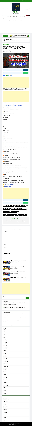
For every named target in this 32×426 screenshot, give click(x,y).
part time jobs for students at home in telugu (10, 214)
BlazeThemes (14, 424)
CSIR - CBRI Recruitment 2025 (8, 208)
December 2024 (6, 361)
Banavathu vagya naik (7, 320)
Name (5, 241)
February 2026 (5, 339)
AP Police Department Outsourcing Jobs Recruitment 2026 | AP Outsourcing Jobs (14, 302)
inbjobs (5, 51)
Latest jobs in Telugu (7, 211)
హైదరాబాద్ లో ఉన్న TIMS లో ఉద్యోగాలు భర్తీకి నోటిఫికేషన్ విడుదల (11, 309)
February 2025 (5, 358)
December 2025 (6, 342)
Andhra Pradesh (6, 401)
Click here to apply (7, 186)
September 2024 (6, 366)
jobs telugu (24, 209)
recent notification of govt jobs (22, 214)
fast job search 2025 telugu (18, 208)
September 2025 (6, 347)
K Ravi (5, 323)
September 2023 (6, 385)
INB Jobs (16, 12)
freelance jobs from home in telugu (16, 209)
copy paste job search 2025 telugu (20, 206)
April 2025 (5, 355)
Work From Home (6, 420)
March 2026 (5, 337)
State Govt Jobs (15, 16)
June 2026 (5, 332)
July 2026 (5, 331)
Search (4, 296)
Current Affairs (5, 407)
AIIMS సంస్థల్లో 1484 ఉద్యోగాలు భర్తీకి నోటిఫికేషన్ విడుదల (18, 277)
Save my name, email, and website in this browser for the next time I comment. (15, 251)
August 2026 (5, 329)
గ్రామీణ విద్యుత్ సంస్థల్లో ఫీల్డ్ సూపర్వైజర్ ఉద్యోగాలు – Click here (13, 105)
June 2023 (5, 390)
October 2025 (5, 345)
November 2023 (6, 382)
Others (4, 414)
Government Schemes (6, 409)
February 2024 (5, 377)
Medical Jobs (22, 16)
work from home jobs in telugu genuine (21, 215)
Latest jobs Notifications (14, 211)
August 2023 (5, 387)
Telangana (5, 417)
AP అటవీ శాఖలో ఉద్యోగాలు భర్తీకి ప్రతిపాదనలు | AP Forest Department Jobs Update (16, 323)
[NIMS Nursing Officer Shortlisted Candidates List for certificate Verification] (24, 36)
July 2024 (5, 369)
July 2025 (5, 350)
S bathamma (5, 314)
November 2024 (6, 363)
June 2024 (5, 371)
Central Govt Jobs (9, 16)
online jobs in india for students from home (10, 212)
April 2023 (5, 393)
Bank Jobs (5, 404)
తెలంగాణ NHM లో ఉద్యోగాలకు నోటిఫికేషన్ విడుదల (15, 35)
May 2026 (5, 334)
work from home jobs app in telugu (9, 215)
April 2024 (5, 374)
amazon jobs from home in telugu (11, 205)
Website (5, 247)
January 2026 (5, 340)
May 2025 (5, 353)
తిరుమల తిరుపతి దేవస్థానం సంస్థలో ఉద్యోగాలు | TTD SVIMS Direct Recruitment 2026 (14, 307)
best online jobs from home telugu (9, 206)
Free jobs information (7, 209)
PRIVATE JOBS (5, 415)
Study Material (13, 18)
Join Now (26, 202)
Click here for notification (9, 184)
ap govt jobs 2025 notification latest (22, 205)
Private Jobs (7, 18)
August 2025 (5, 348)
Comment (5, 231)
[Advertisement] (16, 27)
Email (5, 244)
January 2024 (5, 379)
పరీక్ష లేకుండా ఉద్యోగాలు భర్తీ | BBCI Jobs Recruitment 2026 (18, 271)
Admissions (5, 398)
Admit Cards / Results (21, 18)
